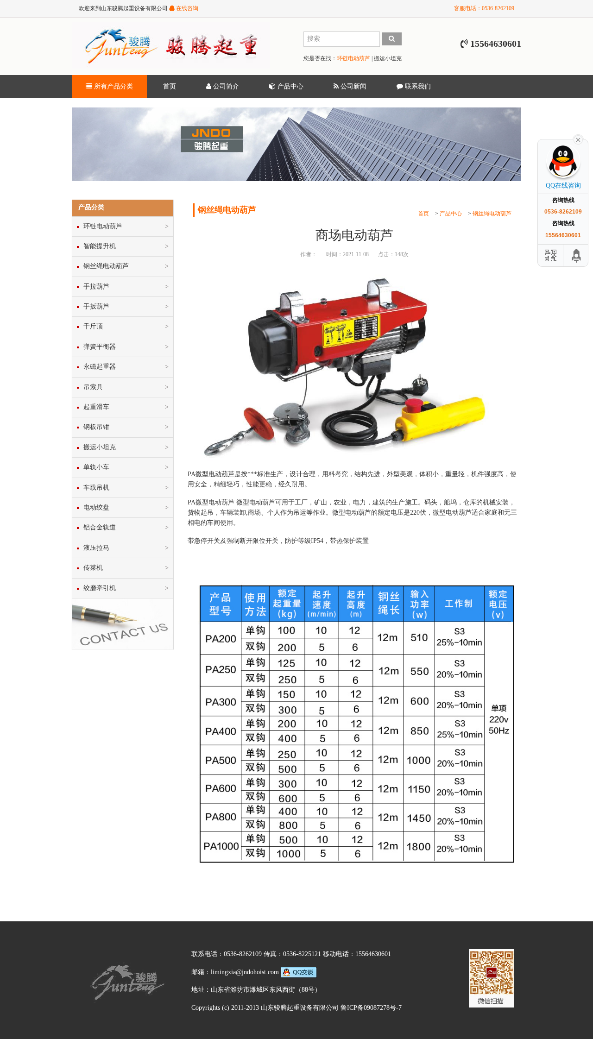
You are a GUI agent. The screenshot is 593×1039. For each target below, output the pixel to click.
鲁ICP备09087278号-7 (371, 1007)
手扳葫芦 (96, 306)
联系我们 (417, 86)
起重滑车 (96, 406)
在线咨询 (186, 8)
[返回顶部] (577, 255)
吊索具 (93, 387)
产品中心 (289, 86)
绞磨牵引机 (99, 588)
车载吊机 (96, 487)
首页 (169, 86)
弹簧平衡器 (99, 346)
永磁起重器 (99, 366)
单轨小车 (96, 467)
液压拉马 (96, 547)
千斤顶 (93, 326)
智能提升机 (99, 246)
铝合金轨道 (99, 527)
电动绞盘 (96, 507)
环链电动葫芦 (353, 58)
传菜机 (93, 567)
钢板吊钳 (96, 426)
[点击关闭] (578, 139)
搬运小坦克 (388, 58)
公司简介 (225, 86)
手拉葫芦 (96, 286)
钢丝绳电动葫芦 (492, 213)
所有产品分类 (112, 86)
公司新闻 (352, 86)
